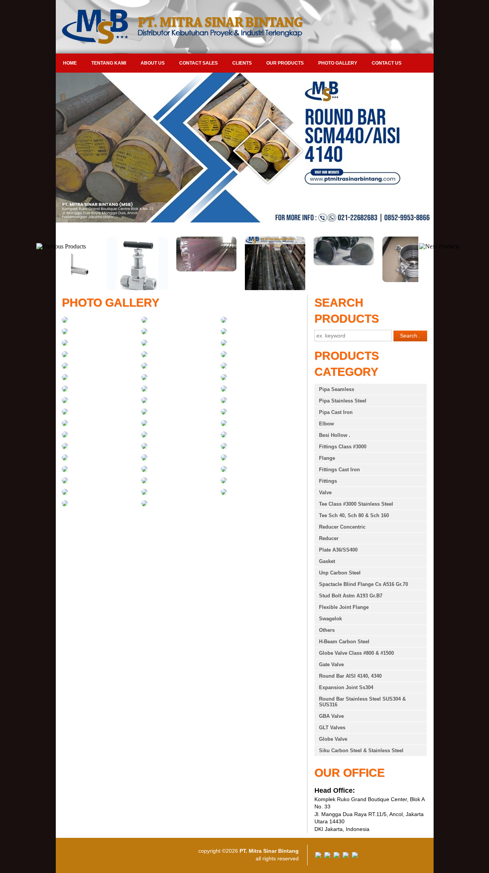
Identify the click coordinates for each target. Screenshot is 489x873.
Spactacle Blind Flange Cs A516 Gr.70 (363, 584)
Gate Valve (331, 664)
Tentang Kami (108, 63)
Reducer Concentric (342, 527)
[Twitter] (327, 856)
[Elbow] (65, 321)
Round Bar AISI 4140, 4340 (350, 676)
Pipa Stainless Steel (342, 401)
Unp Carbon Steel (340, 573)
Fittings (328, 481)
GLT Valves (332, 727)
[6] (224, 332)
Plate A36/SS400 (338, 550)
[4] (65, 332)
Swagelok (330, 618)
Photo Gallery (337, 63)
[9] (224, 344)
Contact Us (387, 63)
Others (327, 630)
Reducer (328, 538)
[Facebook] (318, 856)
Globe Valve (333, 739)
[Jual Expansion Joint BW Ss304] (382, 280)
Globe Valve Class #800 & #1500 (356, 653)
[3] (224, 321)
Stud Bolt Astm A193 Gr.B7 (350, 596)
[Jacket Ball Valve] (65, 504)
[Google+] (337, 856)
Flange (327, 458)
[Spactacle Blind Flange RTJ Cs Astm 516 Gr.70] (313, 263)
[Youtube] (346, 856)
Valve (325, 492)
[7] (65, 344)
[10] (65, 355)
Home (70, 63)
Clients (242, 63)
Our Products (285, 63)
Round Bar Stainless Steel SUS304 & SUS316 (362, 701)
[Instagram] (355, 856)
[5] (144, 332)
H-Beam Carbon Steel (344, 641)
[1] (144, 355)
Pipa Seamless (336, 389)
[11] (224, 390)
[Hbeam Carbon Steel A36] (176, 269)
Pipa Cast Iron (336, 412)
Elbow (326, 424)
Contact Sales (198, 63)
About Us (153, 63)
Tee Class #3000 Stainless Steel (356, 504)
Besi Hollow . (334, 435)
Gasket (327, 561)
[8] (144, 344)
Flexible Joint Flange (344, 607)
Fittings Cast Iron (339, 469)
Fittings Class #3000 (342, 446)
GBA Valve (331, 716)
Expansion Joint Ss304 (346, 687)
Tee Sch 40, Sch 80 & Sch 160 (354, 515)
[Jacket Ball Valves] (144, 504)
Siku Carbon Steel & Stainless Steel (361, 750)
